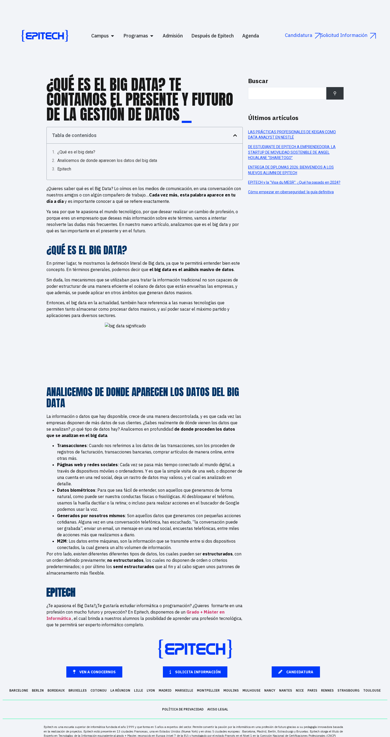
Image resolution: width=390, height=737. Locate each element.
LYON (151, 690)
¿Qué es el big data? (76, 152)
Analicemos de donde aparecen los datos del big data (107, 160)
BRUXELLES (77, 690)
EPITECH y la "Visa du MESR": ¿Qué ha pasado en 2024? (294, 182)
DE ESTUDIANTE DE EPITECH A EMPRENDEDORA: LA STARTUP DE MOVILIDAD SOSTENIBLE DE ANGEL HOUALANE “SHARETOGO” (292, 152)
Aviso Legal (217, 709)
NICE (300, 690)
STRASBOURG (348, 690)
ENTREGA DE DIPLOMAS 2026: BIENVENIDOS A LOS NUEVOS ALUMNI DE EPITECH (291, 170)
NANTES (285, 690)
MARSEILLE (184, 690)
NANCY (269, 690)
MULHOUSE (251, 690)
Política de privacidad (182, 709)
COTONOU (98, 690)
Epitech (64, 169)
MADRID (165, 690)
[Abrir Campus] (112, 35)
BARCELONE (18, 690)
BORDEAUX (56, 690)
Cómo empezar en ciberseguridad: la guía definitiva (291, 192)
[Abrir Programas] (151, 35)
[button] (235, 135)
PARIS (312, 690)
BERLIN (38, 690)
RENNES (327, 690)
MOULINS (231, 690)
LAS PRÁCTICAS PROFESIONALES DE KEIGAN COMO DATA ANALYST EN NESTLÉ (292, 134)
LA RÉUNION (120, 690)
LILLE (138, 690)
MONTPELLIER (208, 690)
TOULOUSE (372, 690)
